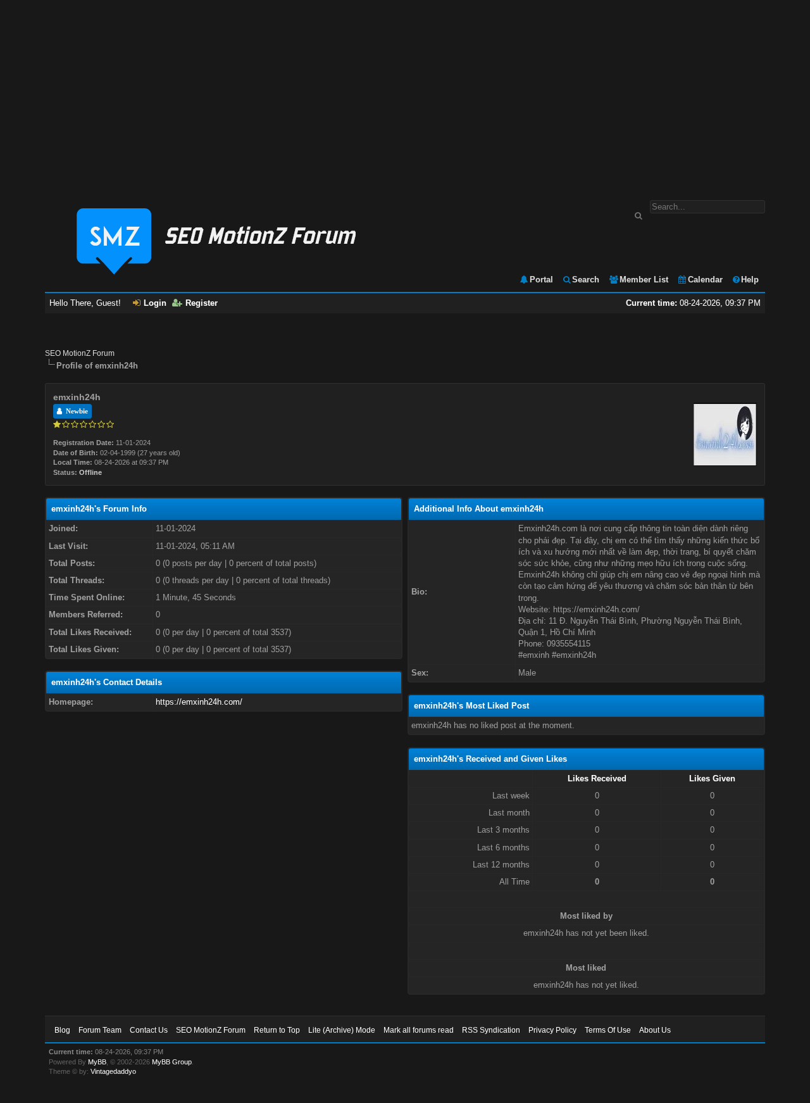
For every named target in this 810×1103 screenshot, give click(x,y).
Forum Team (100, 1030)
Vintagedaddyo (113, 1071)
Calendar (705, 279)
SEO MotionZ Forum (80, 353)
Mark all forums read (418, 1030)
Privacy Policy (552, 1030)
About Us (655, 1030)
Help (750, 279)
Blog (62, 1030)
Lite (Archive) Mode (341, 1030)
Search (585, 279)
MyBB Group (172, 1062)
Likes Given (712, 778)
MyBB (97, 1062)
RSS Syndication (491, 1030)
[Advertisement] (405, 93)
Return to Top (277, 1030)
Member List (644, 279)
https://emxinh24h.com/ (199, 702)
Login (155, 303)
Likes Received (597, 778)
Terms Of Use (608, 1030)
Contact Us (149, 1030)
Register (201, 303)
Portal (541, 279)
